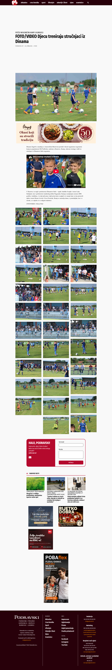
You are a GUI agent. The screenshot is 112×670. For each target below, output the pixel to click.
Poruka (61, 449)
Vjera (72, 2)
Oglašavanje (65, 622)
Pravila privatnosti (67, 631)
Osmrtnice (79, 2)
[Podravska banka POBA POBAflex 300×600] (56, 602)
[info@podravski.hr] (30, 457)
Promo (63, 625)
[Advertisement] (56, 18)
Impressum (65, 619)
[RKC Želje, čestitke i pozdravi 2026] (40, 549)
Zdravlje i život (62, 2)
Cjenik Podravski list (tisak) (89, 632)
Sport (44, 2)
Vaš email (61, 442)
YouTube (64, 645)
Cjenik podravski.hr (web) (89, 634)
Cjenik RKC (89, 636)
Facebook (64, 639)
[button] (88, 2)
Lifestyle (51, 2)
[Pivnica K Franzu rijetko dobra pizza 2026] (70, 526)
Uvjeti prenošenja (67, 628)
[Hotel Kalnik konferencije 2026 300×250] (40, 526)
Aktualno (24, 2)
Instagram (64, 642)
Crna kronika (34, 2)
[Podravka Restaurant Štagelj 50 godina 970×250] (56, 143)
